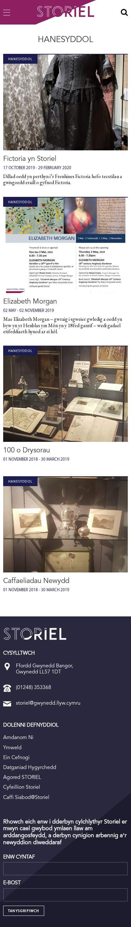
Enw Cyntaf (19, 857)
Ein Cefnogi (16, 757)
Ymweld (12, 747)
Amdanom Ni (18, 737)
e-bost (12, 883)
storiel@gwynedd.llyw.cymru (48, 703)
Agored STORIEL (22, 777)
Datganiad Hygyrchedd (29, 767)
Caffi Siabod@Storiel (26, 797)
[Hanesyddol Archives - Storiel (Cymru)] (35, 634)
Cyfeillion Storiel (21, 787)
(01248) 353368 (33, 687)
